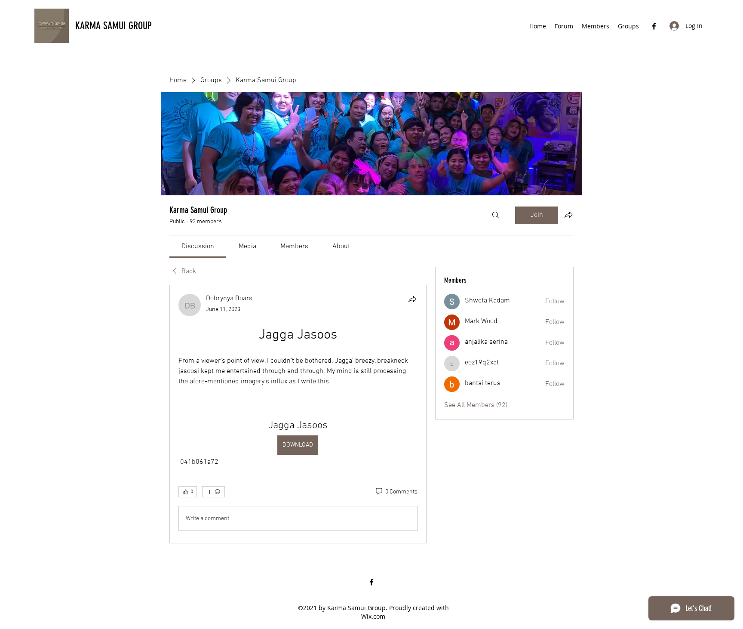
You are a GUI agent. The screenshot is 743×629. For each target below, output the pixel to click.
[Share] (412, 299)
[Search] (496, 215)
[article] (298, 414)
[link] (197, 246)
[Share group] (568, 215)
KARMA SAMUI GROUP (113, 26)
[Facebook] (654, 26)
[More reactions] (213, 491)
